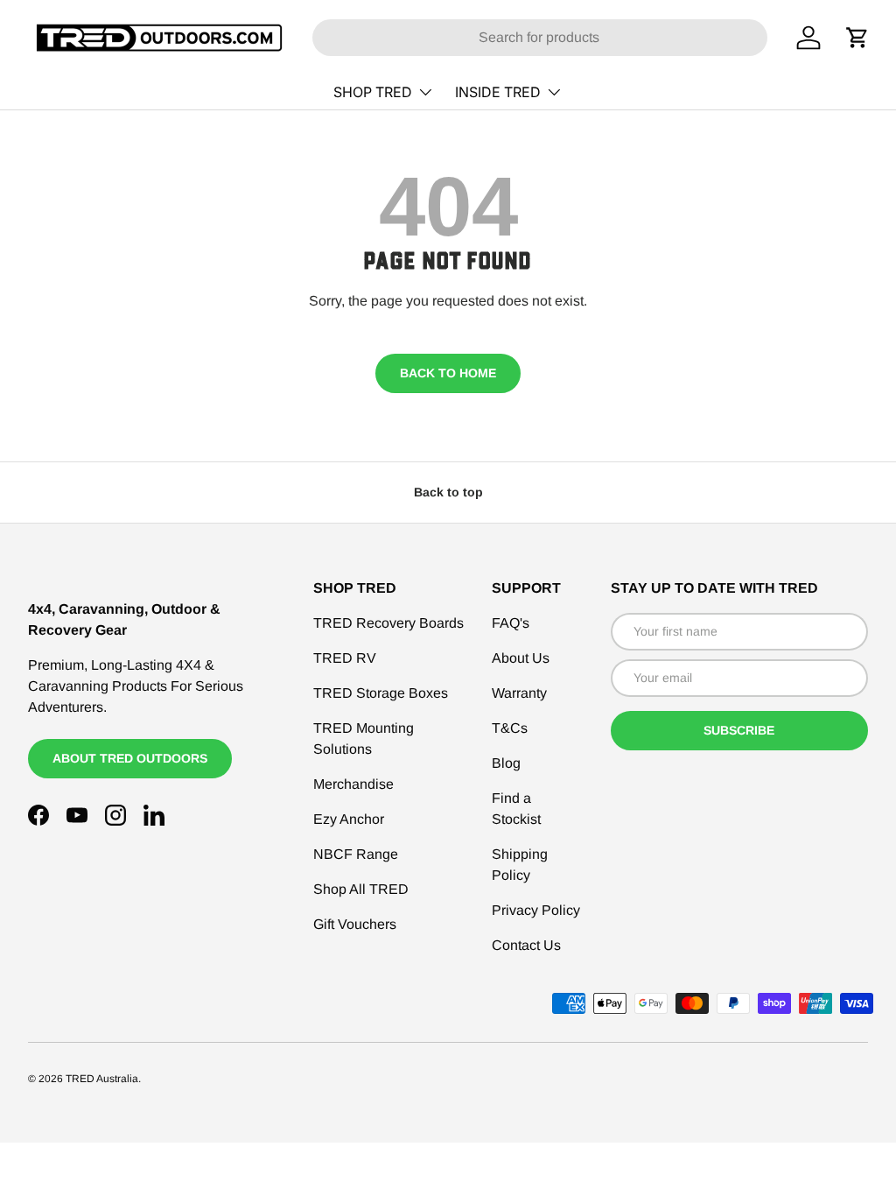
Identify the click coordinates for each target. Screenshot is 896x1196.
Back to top (448, 492)
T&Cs (510, 728)
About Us (521, 658)
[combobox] (539, 37)
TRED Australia (102, 1079)
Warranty (519, 693)
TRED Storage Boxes (380, 693)
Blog (506, 763)
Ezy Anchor (348, 819)
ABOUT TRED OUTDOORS (129, 758)
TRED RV (344, 658)
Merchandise (353, 784)
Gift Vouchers (354, 924)
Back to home (448, 373)
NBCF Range (355, 854)
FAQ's (510, 623)
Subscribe (739, 730)
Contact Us (526, 945)
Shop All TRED (361, 889)
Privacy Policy (536, 910)
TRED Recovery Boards (388, 623)
